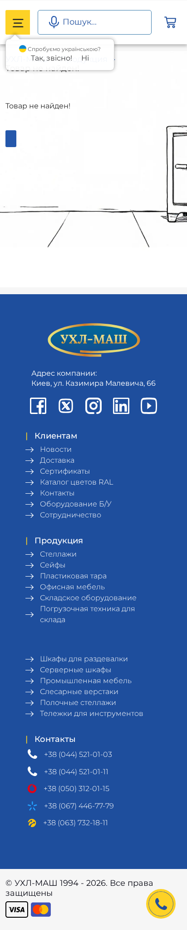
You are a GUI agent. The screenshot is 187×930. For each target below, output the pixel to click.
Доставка (57, 460)
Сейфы (52, 565)
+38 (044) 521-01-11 (76, 771)
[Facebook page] (38, 406)
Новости (56, 449)
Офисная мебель (72, 587)
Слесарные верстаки (79, 691)
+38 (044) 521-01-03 (78, 754)
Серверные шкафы (75, 669)
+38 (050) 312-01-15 (76, 788)
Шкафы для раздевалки (84, 658)
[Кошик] (170, 22)
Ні (85, 58)
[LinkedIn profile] (121, 406)
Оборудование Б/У (76, 504)
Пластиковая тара (73, 576)
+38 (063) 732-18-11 (75, 822)
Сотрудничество (70, 515)
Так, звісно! (51, 58)
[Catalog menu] (17, 22)
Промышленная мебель (86, 680)
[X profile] (66, 406)
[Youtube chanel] (149, 406)
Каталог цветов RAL (76, 482)
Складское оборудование (88, 597)
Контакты (57, 493)
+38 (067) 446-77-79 (79, 806)
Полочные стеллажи (78, 702)
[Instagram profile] (93, 406)
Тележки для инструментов (91, 713)
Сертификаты (65, 471)
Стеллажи (58, 554)
